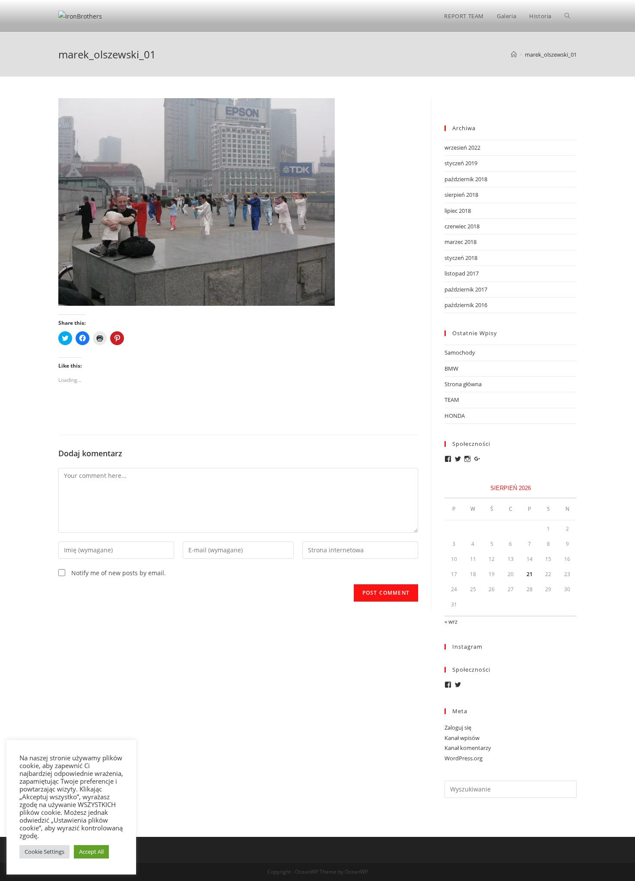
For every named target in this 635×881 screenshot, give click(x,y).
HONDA (454, 416)
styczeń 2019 (460, 163)
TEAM (451, 400)
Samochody (459, 352)
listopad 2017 (461, 273)
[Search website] (567, 16)
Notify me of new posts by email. (118, 573)
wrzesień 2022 (462, 147)
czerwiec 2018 (461, 226)
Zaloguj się (457, 727)
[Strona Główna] (514, 54)
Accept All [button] (91, 851)
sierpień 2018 (461, 195)
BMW (451, 368)
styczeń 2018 (460, 258)
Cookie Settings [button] (44, 851)
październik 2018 (465, 179)
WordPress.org (463, 758)
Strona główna (463, 384)
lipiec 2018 (457, 211)
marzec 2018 (460, 242)
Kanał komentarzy (467, 748)
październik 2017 (465, 289)
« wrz (450, 621)
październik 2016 (465, 305)
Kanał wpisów (461, 738)
